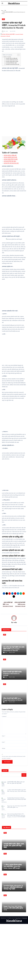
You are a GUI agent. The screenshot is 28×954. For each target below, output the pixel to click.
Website (3, 748)
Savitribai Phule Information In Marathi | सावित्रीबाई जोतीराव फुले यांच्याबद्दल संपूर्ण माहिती (13, 887)
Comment (4, 716)
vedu (7, 31)
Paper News (18, 918)
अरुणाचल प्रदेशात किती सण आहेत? (12, 61)
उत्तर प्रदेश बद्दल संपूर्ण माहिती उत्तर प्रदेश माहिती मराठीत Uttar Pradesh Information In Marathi (13, 648)
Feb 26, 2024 (12, 701)
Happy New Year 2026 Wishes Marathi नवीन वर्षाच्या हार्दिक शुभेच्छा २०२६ (13, 908)
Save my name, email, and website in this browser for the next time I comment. (13, 757)
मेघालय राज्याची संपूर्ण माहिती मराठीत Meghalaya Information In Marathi (12, 673)
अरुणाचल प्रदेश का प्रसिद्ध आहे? (11, 58)
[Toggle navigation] (2, 3)
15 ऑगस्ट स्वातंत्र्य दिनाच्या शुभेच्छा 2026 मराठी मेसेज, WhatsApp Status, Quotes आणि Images (13, 866)
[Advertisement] (14, 87)
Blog (5, 832)
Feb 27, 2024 (12, 677)
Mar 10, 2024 (12, 652)
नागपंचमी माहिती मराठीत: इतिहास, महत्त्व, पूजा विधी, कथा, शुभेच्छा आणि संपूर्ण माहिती (14, 845)
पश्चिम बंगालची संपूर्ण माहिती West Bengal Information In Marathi (12, 699)
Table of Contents (7, 56)
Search (5, 770)
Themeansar (24, 918)
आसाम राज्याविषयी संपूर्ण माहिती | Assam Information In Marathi (8, 604)
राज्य (3, 19)
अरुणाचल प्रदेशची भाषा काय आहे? (12, 59)
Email (3, 742)
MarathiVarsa (14, 3)
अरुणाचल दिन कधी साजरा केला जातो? (12, 64)
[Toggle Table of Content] (17, 55)
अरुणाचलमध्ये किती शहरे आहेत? (11, 62)
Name (3, 735)
